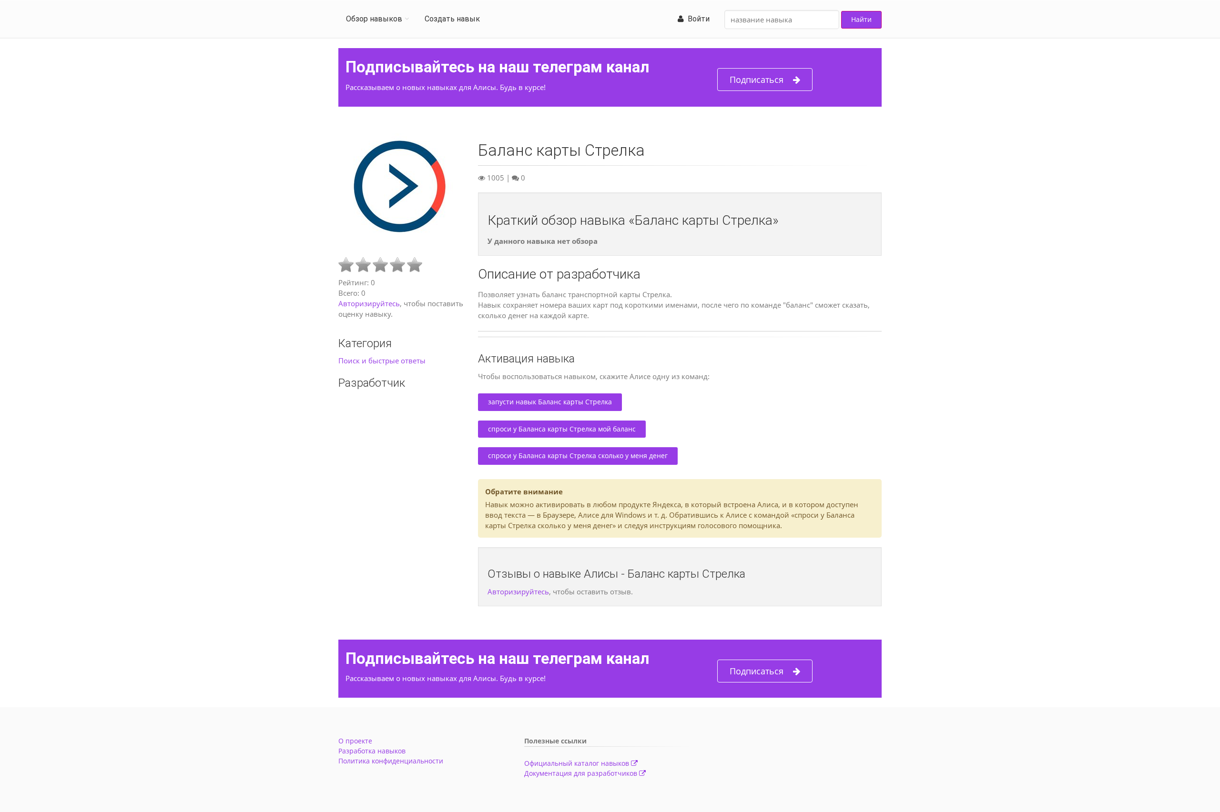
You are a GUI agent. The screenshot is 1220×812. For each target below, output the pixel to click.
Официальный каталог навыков (577, 763)
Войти (697, 18)
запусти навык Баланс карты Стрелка (550, 401)
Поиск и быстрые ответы (382, 360)
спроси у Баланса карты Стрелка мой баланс (562, 428)
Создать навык (452, 18)
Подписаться (756, 79)
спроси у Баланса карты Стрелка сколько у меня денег (578, 455)
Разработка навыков (372, 750)
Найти (861, 19)
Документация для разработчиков (581, 773)
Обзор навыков (374, 18)
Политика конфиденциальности (390, 760)
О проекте (355, 740)
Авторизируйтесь (369, 303)
